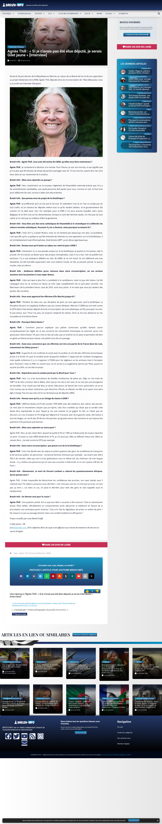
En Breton (123, 13)
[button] (159, 13)
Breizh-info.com (19, 527)
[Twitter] (16, 736)
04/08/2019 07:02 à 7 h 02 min (24, 605)
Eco (50, 13)
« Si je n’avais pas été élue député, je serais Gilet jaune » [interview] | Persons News (42, 603)
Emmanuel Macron (37, 553)
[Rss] (32, 736)
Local (87, 13)
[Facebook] (8, 736)
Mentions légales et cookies (122, 755)
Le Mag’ (109, 13)
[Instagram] (41, 736)
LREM (48, 553)
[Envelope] (24, 743)
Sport (99, 13)
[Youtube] (24, 736)
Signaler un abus (20, 614)
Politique (7, 13)
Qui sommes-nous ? (107, 755)
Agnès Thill (23, 553)
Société (38, 13)
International (24, 13)
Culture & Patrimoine (68, 13)
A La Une (13, 47)
